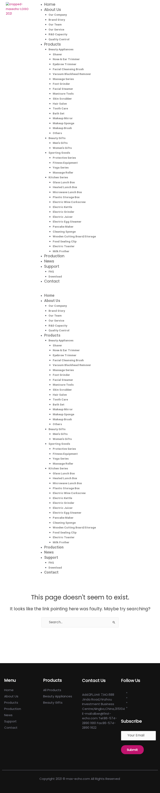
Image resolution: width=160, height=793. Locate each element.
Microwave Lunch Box (67, 192)
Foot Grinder (61, 83)
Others (57, 133)
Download (55, 276)
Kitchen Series (58, 177)
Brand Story (57, 19)
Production (54, 255)
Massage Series (63, 79)
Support (51, 266)
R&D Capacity (58, 34)
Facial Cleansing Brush (68, 69)
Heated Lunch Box (65, 187)
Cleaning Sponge (64, 231)
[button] (96, 290)
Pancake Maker (63, 226)
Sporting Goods (59, 152)
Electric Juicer (63, 216)
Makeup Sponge (63, 123)
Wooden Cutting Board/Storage (74, 236)
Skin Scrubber (62, 98)
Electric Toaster (64, 246)
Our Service (56, 29)
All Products (52, 690)
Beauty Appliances (61, 49)
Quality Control (59, 39)
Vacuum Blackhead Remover (72, 74)
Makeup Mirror (63, 118)
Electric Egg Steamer (67, 221)
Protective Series (64, 157)
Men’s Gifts (60, 142)
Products (52, 44)
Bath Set (58, 113)
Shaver (57, 54)
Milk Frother (61, 251)
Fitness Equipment (65, 162)
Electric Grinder (63, 211)
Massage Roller (63, 172)
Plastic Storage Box (66, 197)
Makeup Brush (62, 128)
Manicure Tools (63, 93)
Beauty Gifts (57, 138)
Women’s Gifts (62, 147)
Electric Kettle (62, 207)
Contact (52, 281)
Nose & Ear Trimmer (66, 59)
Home (49, 4)
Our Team (55, 24)
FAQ (51, 271)
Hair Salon (60, 103)
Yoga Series (61, 167)
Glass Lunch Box (64, 182)
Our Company (58, 14)
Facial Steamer (63, 88)
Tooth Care (60, 108)
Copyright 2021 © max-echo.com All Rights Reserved (80, 779)
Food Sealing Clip (64, 241)
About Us (52, 9)
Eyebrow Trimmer (64, 64)
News (49, 261)
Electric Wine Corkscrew (69, 202)
